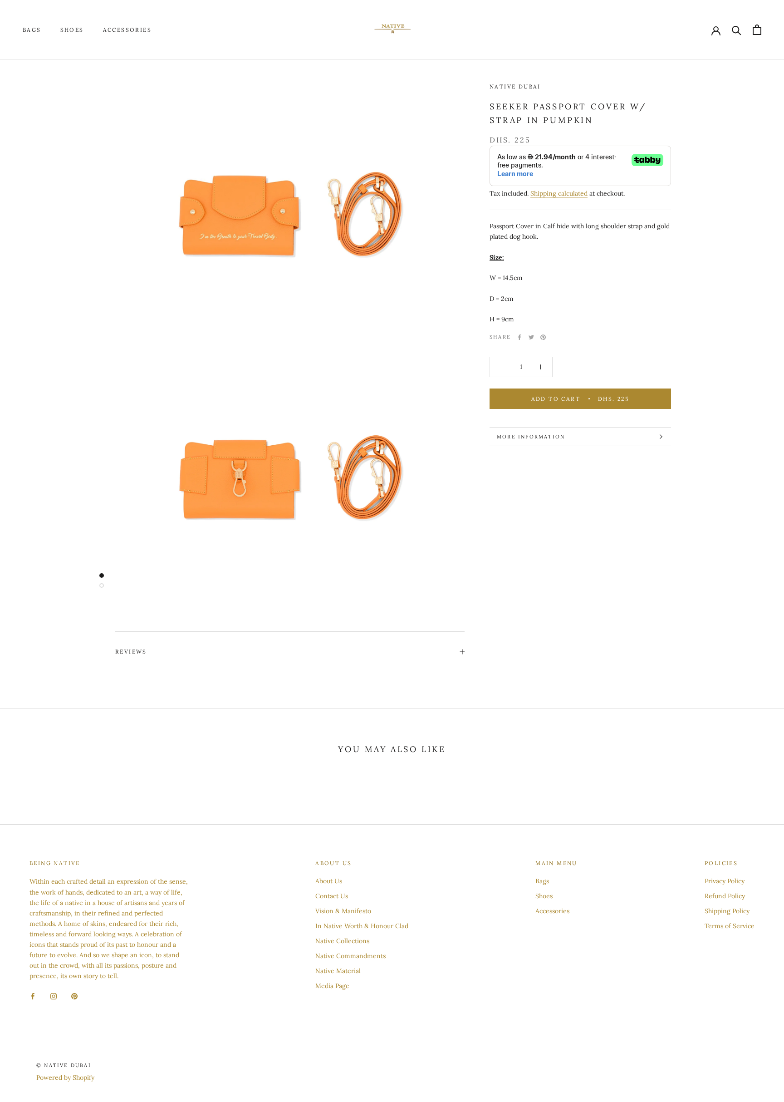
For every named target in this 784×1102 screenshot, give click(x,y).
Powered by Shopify (65, 1077)
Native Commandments (350, 956)
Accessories (127, 29)
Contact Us (331, 896)
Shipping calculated (559, 194)
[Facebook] (519, 337)
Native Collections (342, 941)
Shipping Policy (727, 911)
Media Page (332, 986)
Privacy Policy (725, 881)
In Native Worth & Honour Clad (361, 926)
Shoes (72, 29)
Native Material (338, 971)
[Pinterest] (543, 337)
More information (531, 436)
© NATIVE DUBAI (63, 1065)
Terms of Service (730, 926)
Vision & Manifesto (343, 911)
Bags (32, 29)
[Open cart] (757, 30)
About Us (328, 881)
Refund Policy (725, 896)
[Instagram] (53, 995)
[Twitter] (531, 337)
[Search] (736, 29)
